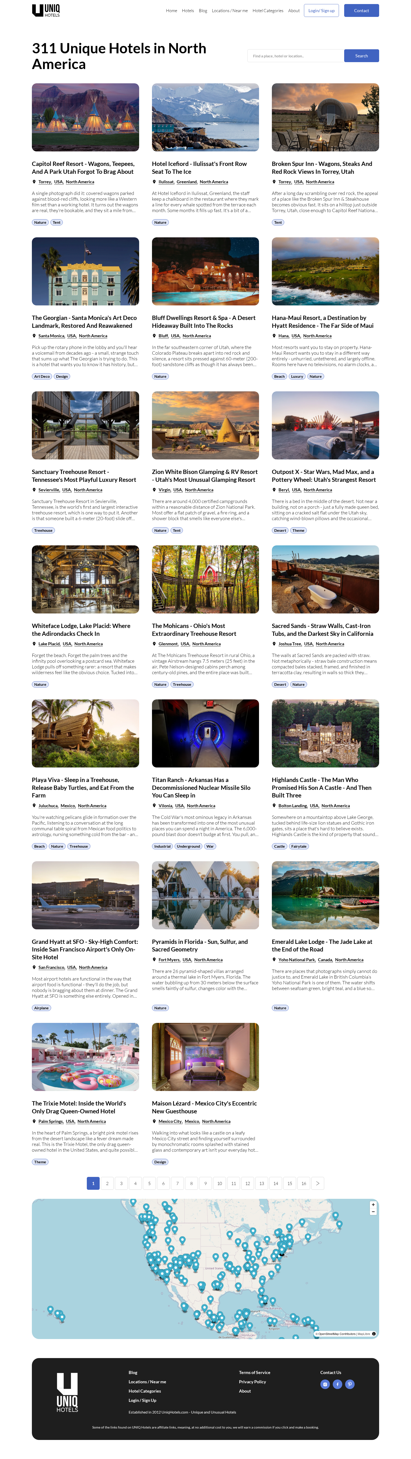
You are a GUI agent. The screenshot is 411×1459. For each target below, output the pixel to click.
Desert (280, 530)
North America (80, 181)
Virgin (164, 489)
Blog (203, 10)
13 (261, 1183)
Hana (284, 335)
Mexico (68, 805)
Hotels (188, 10)
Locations (221, 10)
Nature (40, 222)
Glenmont (168, 643)
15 (289, 1183)
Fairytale (299, 846)
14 (275, 1183)
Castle (279, 846)
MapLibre (364, 1334)
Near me (240, 10)
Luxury (297, 376)
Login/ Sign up (321, 10)
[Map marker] (208, 1324)
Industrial (162, 846)
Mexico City (170, 1121)
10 (219, 1183)
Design (62, 376)
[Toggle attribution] (374, 1334)
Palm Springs (51, 1121)
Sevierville (49, 489)
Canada (325, 959)
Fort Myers (169, 959)
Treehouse (43, 530)
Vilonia (165, 805)
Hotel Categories (268, 10)
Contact (361, 10)
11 (233, 1183)
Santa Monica (51, 335)
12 (247, 1183)
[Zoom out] (373, 1211)
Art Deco (42, 376)
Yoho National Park (297, 959)
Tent (56, 222)
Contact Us (330, 1372)
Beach (279, 376)
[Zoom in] (373, 1204)
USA (58, 181)
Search (361, 55)
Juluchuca (48, 805)
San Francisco (51, 967)
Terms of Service (254, 1372)
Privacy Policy (252, 1381)
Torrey (45, 181)
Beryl (284, 489)
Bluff (163, 335)
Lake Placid (49, 643)
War (210, 846)
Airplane (41, 1008)
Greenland (187, 181)
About (294, 10)
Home (171, 10)
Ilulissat (166, 181)
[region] (205, 1269)
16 (303, 1183)
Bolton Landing (293, 805)
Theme (298, 530)
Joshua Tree (290, 643)
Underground (188, 846)
